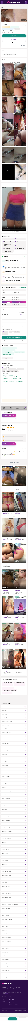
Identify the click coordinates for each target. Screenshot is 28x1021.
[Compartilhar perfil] (24, 24)
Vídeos (3, 1001)
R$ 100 (21, 314)
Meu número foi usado (13, 1004)
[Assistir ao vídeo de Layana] (8, 172)
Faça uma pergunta (9, 415)
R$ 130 (21, 317)
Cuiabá (14, 6)
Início (2, 6)
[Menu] (2, 2)
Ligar (15, 42)
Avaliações (4, 998)
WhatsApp (14, 35)
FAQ (3, 999)
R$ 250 (21, 324)
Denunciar (24, 45)
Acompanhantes (8, 6)
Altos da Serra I (6, 30)
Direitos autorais (12, 1002)
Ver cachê (14, 39)
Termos (10, 1001)
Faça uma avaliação (9, 443)
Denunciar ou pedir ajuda (14, 462)
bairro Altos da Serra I (21, 6)
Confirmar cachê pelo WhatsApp (14, 337)
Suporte (10, 998)
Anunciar (11, 1005)
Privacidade (11, 999)
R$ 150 (21, 321)
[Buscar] (26, 2)
